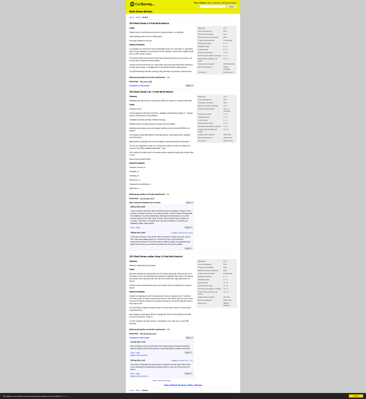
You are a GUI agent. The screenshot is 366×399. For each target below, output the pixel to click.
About (209, 2)
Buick (138, 17)
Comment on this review (139, 85)
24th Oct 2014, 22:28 (186, 233)
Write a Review (200, 3)
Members (216, 2)
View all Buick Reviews (175, 385)
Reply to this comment (138, 355)
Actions (188, 85)
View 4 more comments (162, 380)
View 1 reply (135, 227)
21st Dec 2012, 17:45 (185, 360)
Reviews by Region (229, 2)
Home (131, 17)
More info (63, 396)
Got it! (356, 396)
